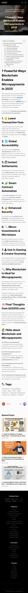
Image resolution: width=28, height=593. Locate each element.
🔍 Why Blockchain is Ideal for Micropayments (13, 58)
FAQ (14, 551)
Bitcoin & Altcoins (14, 511)
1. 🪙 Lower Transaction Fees (12, 46)
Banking (14, 509)
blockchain (20, 97)
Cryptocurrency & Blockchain (14, 523)
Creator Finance (14, 515)
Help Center (14, 572)
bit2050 (18, 101)
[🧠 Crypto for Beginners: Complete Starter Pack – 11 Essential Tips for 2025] (14, 425)
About (14, 566)
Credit (14, 517)
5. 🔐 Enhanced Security (11, 53)
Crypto (8, 11)
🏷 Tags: (8, 65)
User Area (14, 557)
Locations (14, 553)
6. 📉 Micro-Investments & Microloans (15, 54)
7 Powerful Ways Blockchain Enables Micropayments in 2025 (12, 44)
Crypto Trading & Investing (14, 521)
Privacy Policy (14, 545)
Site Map (14, 549)
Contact (14, 568)
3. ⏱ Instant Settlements (11, 49)
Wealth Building (14, 537)
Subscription (14, 576)
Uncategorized (14, 535)
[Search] (22, 2)
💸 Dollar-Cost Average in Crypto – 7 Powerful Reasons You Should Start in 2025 (13, 459)
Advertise (14, 574)
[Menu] (25, 2)
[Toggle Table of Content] (23, 41)
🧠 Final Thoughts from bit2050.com (14, 61)
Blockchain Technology (16, 11)
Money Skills (14, 531)
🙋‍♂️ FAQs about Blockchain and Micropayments (13, 63)
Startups (14, 578)
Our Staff (14, 570)
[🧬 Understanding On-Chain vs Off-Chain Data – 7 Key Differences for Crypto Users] (14, 473)
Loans (14, 529)
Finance (14, 525)
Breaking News (14, 555)
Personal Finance (14, 533)
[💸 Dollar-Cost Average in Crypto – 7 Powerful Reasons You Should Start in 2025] (14, 448)
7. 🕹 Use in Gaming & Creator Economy (15, 56)
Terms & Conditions (14, 547)
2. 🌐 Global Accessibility (11, 48)
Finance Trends (14, 527)
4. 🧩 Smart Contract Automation (13, 51)
